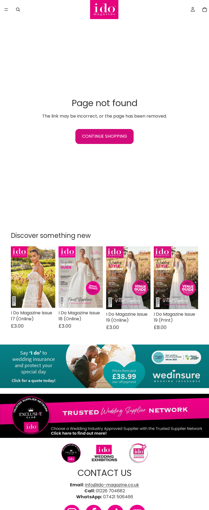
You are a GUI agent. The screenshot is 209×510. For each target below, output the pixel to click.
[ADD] (47, 299)
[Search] (18, 10)
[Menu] (6, 9)
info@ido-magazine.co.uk (112, 485)
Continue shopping (104, 136)
